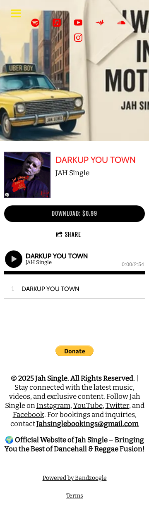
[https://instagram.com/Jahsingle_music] (78, 37)
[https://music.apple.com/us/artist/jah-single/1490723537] (57, 23)
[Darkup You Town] (27, 175)
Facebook (28, 414)
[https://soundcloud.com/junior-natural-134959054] (121, 23)
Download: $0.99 (74, 213)
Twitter (117, 405)
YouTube (88, 405)
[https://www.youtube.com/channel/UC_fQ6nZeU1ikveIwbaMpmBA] (78, 23)
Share (73, 234)
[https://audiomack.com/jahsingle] (100, 23)
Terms (74, 495)
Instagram (53, 405)
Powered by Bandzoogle (75, 477)
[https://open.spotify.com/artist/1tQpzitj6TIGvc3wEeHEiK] (35, 23)
